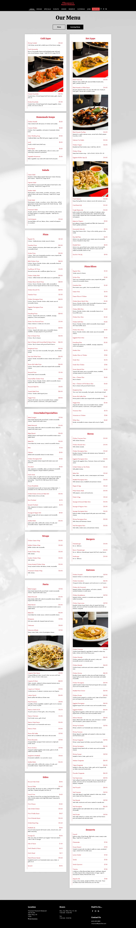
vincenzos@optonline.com (98, 923)
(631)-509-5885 (95, 921)
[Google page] (106, 9)
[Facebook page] (101, 9)
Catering (81, 9)
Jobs (89, 9)
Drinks (39, 9)
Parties (96, 9)
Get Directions (33, 919)
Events (56, 9)
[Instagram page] (103, 9)
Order (63, 9)
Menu (32, 9)
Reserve (72, 9)
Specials (47, 9)
